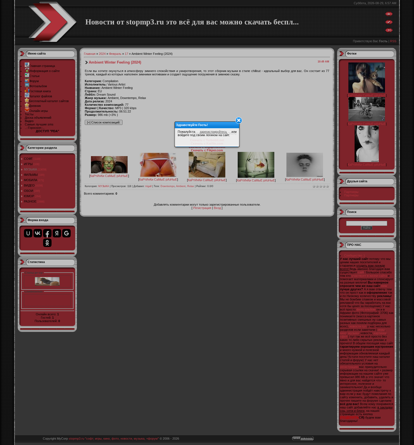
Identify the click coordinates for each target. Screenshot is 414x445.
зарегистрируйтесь (213, 131)
